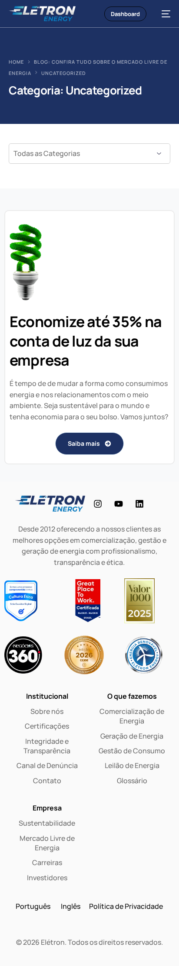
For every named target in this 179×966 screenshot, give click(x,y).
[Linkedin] (139, 503)
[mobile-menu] (162, 13)
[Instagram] (97, 503)
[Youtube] (118, 503)
